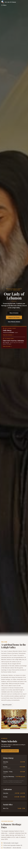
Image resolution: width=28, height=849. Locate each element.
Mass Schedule (14, 313)
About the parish (7, 704)
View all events (6, 346)
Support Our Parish (14, 317)
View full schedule (7, 335)
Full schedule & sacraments (10, 750)
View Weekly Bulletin (14, 322)
